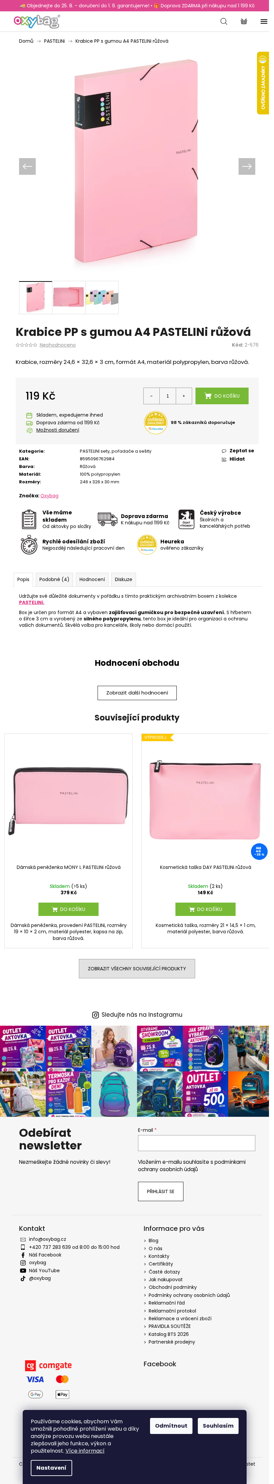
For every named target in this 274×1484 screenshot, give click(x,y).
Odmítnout (171, 1426)
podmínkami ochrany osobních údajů (192, 1165)
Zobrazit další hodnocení (137, 692)
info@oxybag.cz (47, 1239)
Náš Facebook (45, 1255)
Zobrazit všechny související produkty (137, 968)
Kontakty (159, 1256)
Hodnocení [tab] (92, 579)
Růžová (88, 466)
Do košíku (227, 396)
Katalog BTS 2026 (169, 1334)
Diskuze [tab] (123, 579)
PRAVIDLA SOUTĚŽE (170, 1326)
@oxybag (40, 1278)
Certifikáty (161, 1264)
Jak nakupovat (166, 1279)
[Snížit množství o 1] (152, 396)
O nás (155, 1248)
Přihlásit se (160, 1191)
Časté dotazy (164, 1272)
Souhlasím (218, 1426)
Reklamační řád (167, 1303)
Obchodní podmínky (173, 1287)
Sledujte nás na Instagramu (142, 1015)
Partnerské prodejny (172, 1342)
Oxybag (49, 495)
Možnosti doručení (57, 430)
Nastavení (51, 1468)
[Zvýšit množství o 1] (184, 396)
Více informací (85, 1451)
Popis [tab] (23, 579)
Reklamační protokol (172, 1311)
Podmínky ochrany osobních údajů (189, 1295)
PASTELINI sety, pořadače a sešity (115, 451)
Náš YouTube (44, 1270)
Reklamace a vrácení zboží (180, 1318)
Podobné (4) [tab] (54, 579)
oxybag (37, 1262)
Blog (153, 1240)
